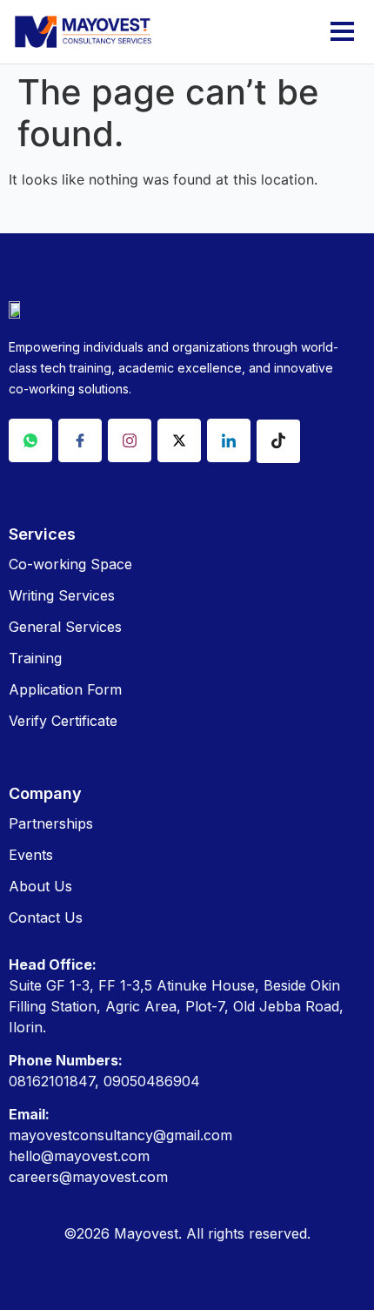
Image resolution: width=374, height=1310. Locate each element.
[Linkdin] (228, 440)
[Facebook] (80, 440)
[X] (179, 440)
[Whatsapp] (30, 440)
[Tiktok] (278, 441)
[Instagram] (129, 440)
